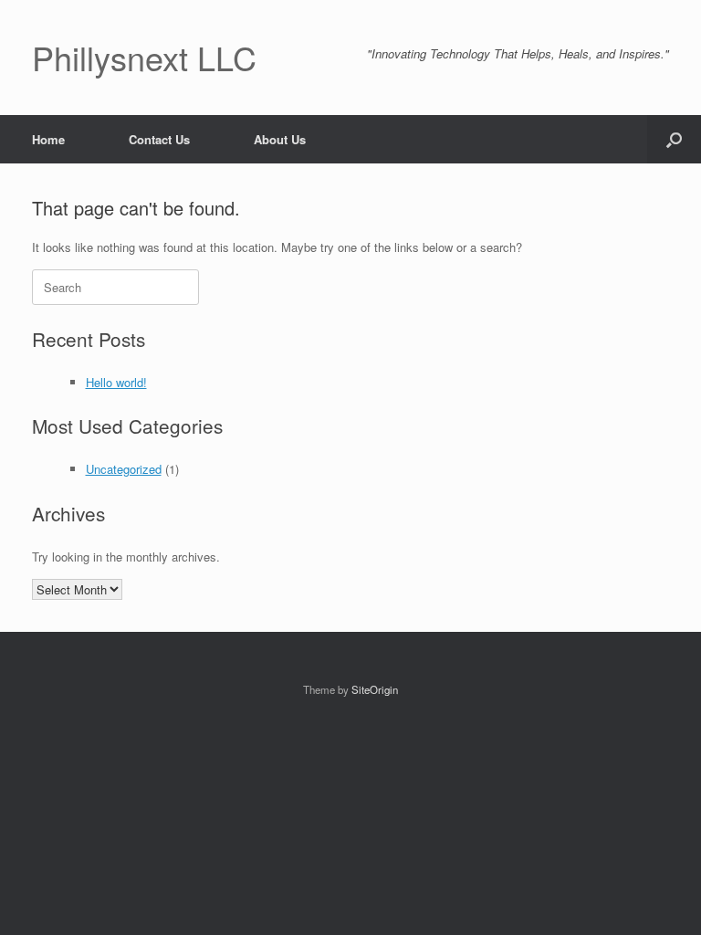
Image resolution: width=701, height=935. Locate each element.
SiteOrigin (374, 689)
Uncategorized (124, 469)
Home (48, 139)
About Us (280, 139)
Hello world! (116, 382)
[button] (674, 139)
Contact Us (159, 139)
